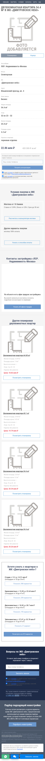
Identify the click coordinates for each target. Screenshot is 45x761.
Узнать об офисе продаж (22, 307)
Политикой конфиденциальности (21, 174)
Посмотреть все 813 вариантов (22, 634)
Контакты (28, 2)
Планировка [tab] (11, 55)
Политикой (20, 749)
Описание (6, 2)
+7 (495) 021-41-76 (12, 696)
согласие (10, 172)
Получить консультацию (22, 168)
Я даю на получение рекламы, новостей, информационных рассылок (17, 176)
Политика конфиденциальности (11, 753)
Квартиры (14, 2)
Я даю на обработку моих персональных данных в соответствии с (20, 173)
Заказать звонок (22, 673)
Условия (21, 2)
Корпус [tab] (33, 55)
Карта (35, 2)
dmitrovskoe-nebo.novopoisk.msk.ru (12, 736)
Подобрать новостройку (22, 724)
